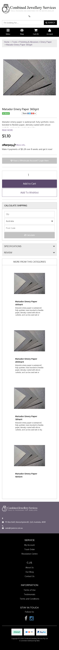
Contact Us (29, 576)
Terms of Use (30, 590)
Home (6, 42)
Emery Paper (46, 42)
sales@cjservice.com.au (14, 528)
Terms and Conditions (29, 599)
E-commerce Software (26, 641)
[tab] (29, 246)
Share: (25, 113)
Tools (14, 42)
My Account (29, 545)
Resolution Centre (30, 554)
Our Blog (30, 572)
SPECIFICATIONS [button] (12, 246)
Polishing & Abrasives (29, 42)
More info (20, 145)
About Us (30, 567)
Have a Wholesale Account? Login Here (31, 160)
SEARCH (51, 22)
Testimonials (29, 594)
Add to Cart (29, 183)
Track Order (29, 549)
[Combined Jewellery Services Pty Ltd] (29, 6)
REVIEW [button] (8, 252)
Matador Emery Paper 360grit (19, 44)
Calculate (30, 235)
